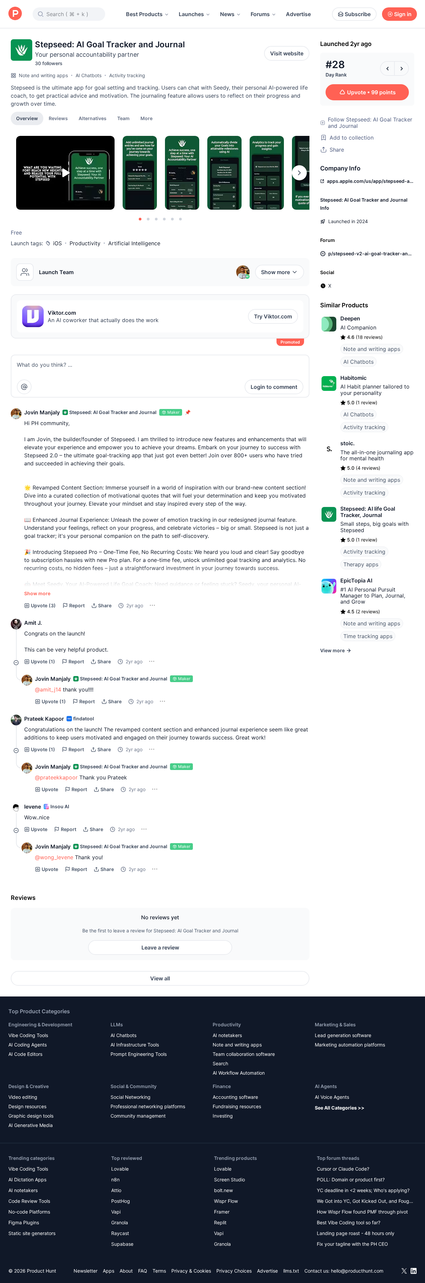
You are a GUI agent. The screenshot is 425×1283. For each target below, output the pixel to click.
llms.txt (291, 1271)
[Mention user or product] (24, 386)
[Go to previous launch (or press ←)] (387, 68)
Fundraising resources (237, 1106)
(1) (43, 661)
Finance (222, 1086)
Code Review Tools (29, 1201)
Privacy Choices (234, 1271)
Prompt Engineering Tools (139, 1054)
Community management (138, 1116)
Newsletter (85, 1271)
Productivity (85, 243)
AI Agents (326, 1086)
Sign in (403, 14)
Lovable (120, 1169)
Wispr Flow (226, 1201)
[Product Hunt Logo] (15, 14)
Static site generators (31, 1233)
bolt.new (223, 1190)
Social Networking (131, 1097)
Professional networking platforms (148, 1106)
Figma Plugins (23, 1222)
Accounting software (235, 1097)
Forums (260, 14)
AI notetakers (227, 1035)
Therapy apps (360, 564)
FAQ (142, 1271)
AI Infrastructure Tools (135, 1044)
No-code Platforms (29, 1212)
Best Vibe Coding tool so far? (348, 1222)
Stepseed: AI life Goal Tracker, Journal (367, 511)
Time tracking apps (367, 636)
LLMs (117, 1024)
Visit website (286, 53)
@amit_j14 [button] (48, 689)
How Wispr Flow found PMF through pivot (362, 1212)
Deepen (350, 318)
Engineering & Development (40, 1024)
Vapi (116, 1212)
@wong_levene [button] (54, 857)
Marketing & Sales (335, 1024)
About (126, 1271)
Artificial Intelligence (134, 243)
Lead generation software (343, 1035)
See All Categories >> (340, 1108)
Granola (119, 1222)
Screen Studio (229, 1179)
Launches (191, 14)
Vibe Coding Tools (28, 1035)
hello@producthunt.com (357, 1271)
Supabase (122, 1244)
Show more (275, 272)
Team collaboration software (244, 1054)
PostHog (120, 1201)
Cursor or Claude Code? (343, 1169)
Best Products (144, 14)
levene (32, 806)
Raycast (120, 1233)
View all (160, 978)
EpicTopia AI (356, 580)
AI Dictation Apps (27, 1179)
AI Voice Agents (332, 1097)
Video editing (22, 1097)
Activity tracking (127, 75)
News (227, 14)
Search (220, 1063)
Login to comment (274, 386)
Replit (220, 1222)
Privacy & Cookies (191, 1271)
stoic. (347, 443)
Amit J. (33, 622)
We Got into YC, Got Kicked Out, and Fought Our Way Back (365, 1201)
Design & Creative (28, 1086)
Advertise (298, 14)
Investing (223, 1116)
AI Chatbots (88, 75)
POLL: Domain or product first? (351, 1179)
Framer (221, 1212)
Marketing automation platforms (350, 1044)
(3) (43, 605)
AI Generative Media (30, 1125)
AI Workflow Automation (239, 1073)
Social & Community (134, 1086)
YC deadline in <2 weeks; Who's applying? (363, 1190)
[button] (146, 118)
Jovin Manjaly (42, 412)
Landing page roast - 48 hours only (355, 1233)
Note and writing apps (43, 75)
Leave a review (160, 947)
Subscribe (358, 14)
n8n (115, 1179)
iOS (57, 243)
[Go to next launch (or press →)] (401, 68)
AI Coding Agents (27, 1044)
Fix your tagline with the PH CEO (352, 1244)
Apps (108, 1271)
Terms (159, 1271)
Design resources (27, 1106)
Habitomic (353, 377)
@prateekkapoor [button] (56, 777)
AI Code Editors (25, 1054)
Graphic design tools (30, 1116)
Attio (116, 1190)
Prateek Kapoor (44, 718)
